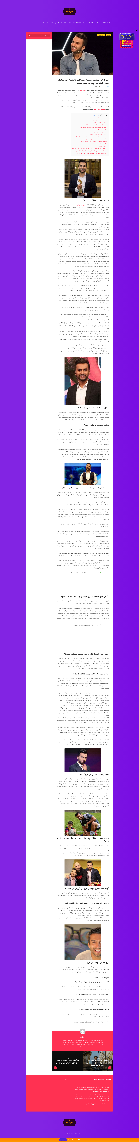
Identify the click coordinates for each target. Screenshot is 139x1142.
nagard (82, 1037)
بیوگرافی (108, 35)
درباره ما (65, 1083)
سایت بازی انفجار (107, 23)
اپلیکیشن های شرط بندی (49, 23)
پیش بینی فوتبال (101, 35)
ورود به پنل (63, 1140)
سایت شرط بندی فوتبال (99, 109)
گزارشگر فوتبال (82, 90)
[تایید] (30, 36)
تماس (66, 1079)
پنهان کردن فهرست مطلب (93, 115)
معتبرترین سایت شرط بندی (76, 23)
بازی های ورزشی (81, 205)
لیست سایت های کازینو (93, 23)
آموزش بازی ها (62, 23)
